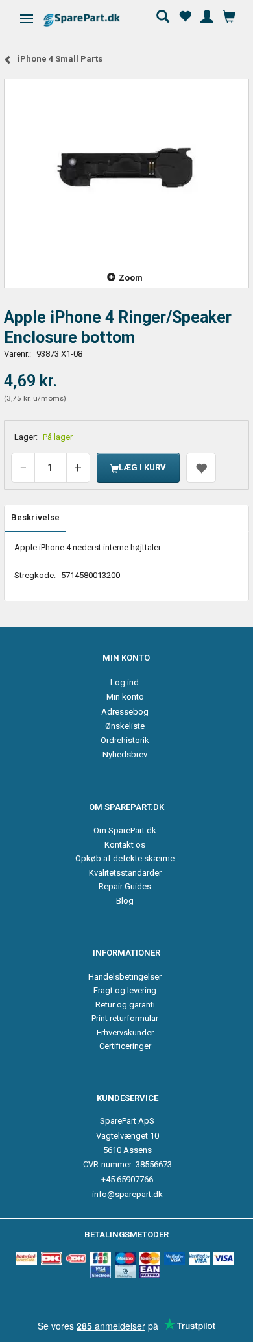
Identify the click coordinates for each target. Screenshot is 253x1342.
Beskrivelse (35, 517)
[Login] (207, 15)
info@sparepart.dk (127, 1194)
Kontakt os (124, 845)
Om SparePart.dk (124, 830)
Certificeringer (125, 1046)
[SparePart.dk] (93, 19)
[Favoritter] (185, 15)
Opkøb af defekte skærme (125, 858)
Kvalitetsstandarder (125, 873)
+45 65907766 (127, 1179)
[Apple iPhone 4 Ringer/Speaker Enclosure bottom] (126, 167)
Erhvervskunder (125, 1032)
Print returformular (124, 1018)
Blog (125, 900)
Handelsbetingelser (125, 976)
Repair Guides (125, 886)
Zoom (131, 278)
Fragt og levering (124, 990)
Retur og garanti (125, 1004)
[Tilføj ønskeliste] (201, 468)
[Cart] (229, 15)
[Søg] (162, 15)
